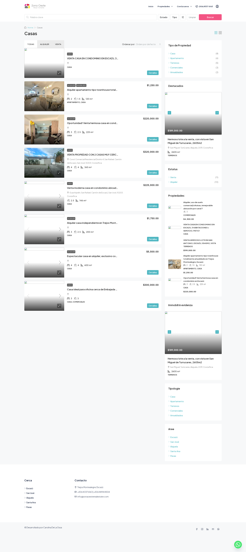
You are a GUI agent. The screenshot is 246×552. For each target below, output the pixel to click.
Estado (163, 17)
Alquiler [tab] (44, 44)
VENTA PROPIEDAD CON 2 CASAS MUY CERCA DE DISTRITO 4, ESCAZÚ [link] (106, 154)
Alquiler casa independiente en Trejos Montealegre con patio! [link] (102, 222)
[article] (193, 126)
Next (217, 112)
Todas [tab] (30, 44)
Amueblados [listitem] (176, 72)
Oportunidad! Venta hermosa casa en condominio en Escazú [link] (101, 123)
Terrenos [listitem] (174, 62)
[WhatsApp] (219, 529)
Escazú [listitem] (174, 437)
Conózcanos (183, 6)
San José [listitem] (174, 441)
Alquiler (71, 85)
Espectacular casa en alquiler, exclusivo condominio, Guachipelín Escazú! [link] (109, 256)
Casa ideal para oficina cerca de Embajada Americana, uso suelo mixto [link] (107, 289)
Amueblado (81, 85)
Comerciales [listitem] (176, 67)
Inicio (150, 6)
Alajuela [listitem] (174, 446)
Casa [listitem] (172, 53)
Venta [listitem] (173, 177)
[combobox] (148, 44)
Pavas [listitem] (173, 455)
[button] (216, 32)
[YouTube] (213, 529)
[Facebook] (197, 529)
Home (30, 27)
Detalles (153, 72)
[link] (44, 63)
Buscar (210, 17)
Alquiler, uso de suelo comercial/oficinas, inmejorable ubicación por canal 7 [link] (198, 205)
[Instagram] (202, 529)
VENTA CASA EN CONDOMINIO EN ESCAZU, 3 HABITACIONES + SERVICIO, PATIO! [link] (111, 58)
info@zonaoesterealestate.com (93, 496)
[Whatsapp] (238, 544)
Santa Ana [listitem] (175, 451)
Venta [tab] (58, 44)
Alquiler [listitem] (174, 182)
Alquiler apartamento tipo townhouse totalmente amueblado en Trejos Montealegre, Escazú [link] (200, 259)
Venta (70, 54)
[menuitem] (204, 6)
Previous (169, 112)
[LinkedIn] (208, 529)
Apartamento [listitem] (177, 58)
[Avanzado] (183, 17)
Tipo (174, 17)
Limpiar (192, 17)
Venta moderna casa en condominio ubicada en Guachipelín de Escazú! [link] (107, 187)
